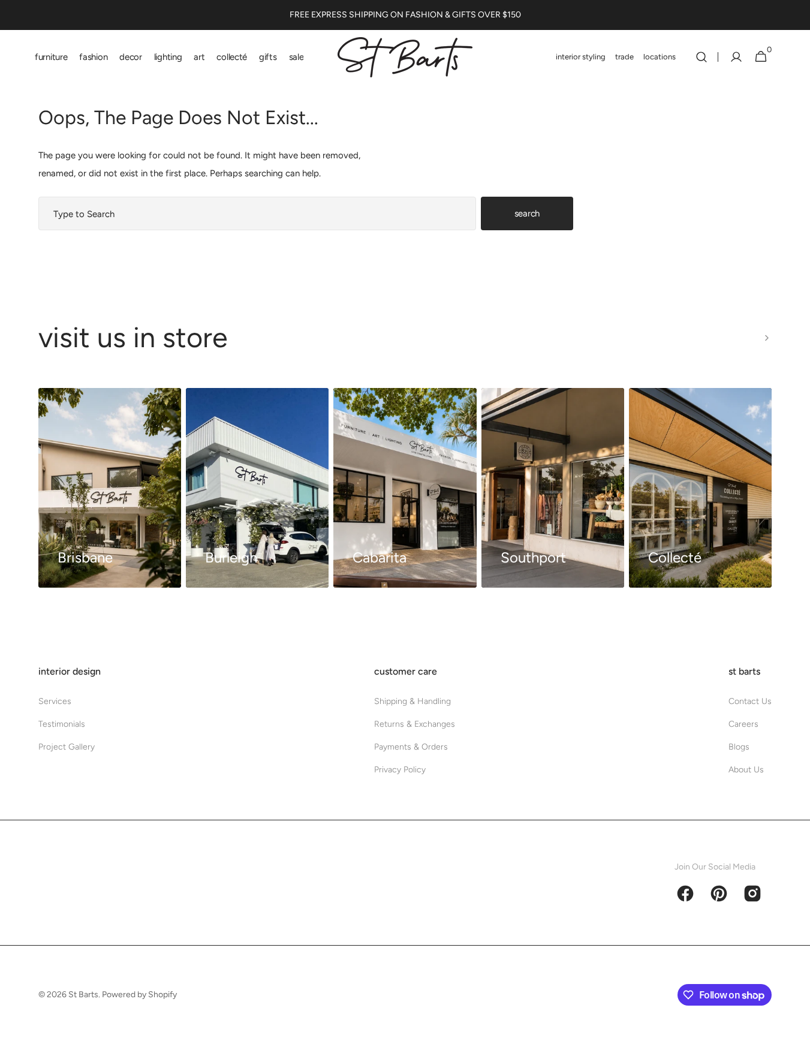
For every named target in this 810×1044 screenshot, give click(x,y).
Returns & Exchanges (414, 724)
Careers (743, 724)
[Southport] (552, 488)
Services (54, 701)
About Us (746, 770)
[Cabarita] (404, 488)
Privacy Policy (400, 770)
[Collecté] (700, 488)
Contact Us (750, 701)
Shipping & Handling (412, 701)
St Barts (83, 994)
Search (527, 213)
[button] (701, 57)
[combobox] (257, 213)
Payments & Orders (411, 747)
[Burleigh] (257, 488)
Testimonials (61, 724)
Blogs (738, 747)
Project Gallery (66, 747)
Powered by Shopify (139, 994)
